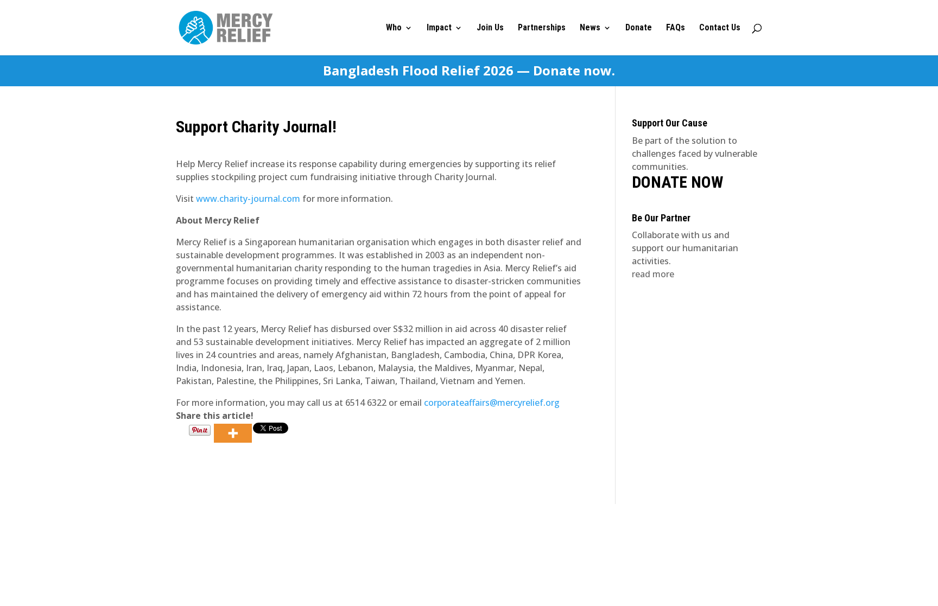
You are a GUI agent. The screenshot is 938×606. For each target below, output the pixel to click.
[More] (233, 433)
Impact (439, 28)
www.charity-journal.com (248, 199)
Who (394, 28)
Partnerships (542, 28)
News (590, 28)
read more (653, 274)
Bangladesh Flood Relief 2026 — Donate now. (469, 71)
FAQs (675, 28)
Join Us (490, 28)
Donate (638, 28)
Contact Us (719, 28)
